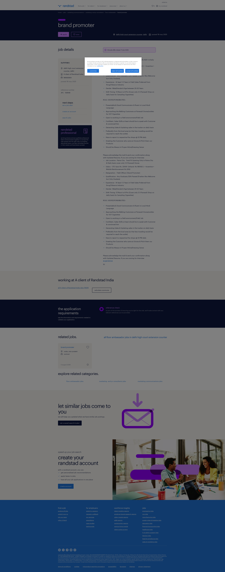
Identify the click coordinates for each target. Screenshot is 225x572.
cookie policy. (100, 66)
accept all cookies (132, 71)
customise (93, 71)
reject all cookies (117, 71)
